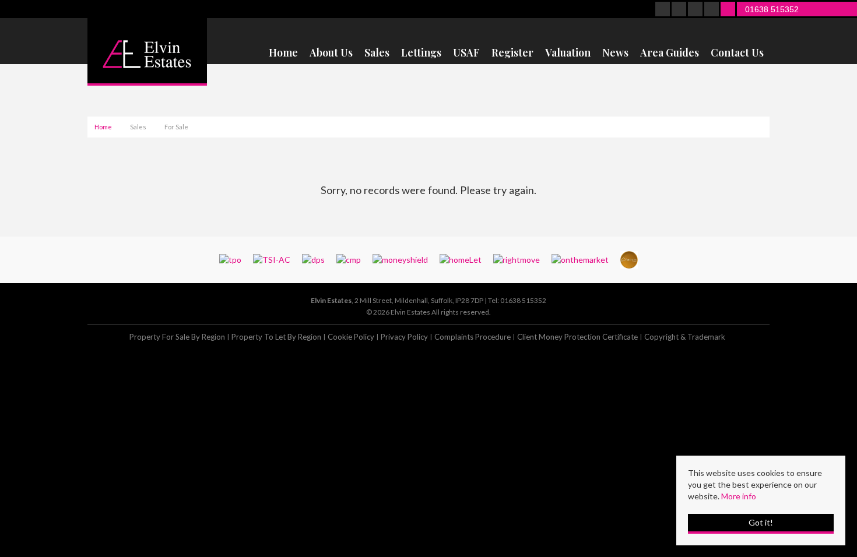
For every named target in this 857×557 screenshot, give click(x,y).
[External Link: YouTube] (712, 10)
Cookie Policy (351, 336)
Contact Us (737, 53)
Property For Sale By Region (177, 336)
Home (283, 53)
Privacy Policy (404, 336)
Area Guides (669, 53)
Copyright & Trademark (684, 336)
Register (512, 53)
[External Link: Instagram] (696, 10)
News (615, 53)
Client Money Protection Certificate (577, 336)
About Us (331, 53)
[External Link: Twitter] (680, 10)
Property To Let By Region (276, 336)
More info (738, 496)
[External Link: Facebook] (663, 10)
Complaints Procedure (472, 336)
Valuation (568, 53)
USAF (466, 53)
